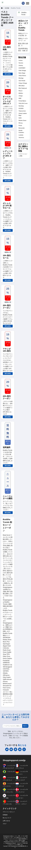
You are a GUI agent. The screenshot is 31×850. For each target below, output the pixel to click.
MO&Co (21, 93)
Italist (20, 118)
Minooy (21, 123)
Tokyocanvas (22, 111)
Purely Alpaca (22, 101)
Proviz (20, 125)
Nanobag (21, 106)
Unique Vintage (23, 83)
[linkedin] (15, 749)
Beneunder (22, 128)
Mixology (21, 78)
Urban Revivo (22, 75)
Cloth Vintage (22, 70)
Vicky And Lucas (23, 103)
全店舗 (7, 8)
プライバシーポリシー (9, 812)
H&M (20, 98)
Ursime (20, 60)
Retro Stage (22, 73)
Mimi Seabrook (23, 88)
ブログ (4, 823)
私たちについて (7, 817)
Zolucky (21, 65)
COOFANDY (22, 68)
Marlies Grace (22, 120)
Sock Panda (22, 80)
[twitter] (7, 749)
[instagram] (24, 749)
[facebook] (11, 749)
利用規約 (5, 814)
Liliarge (21, 95)
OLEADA (21, 108)
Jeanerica (21, 137)
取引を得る (8, 74)
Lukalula (21, 135)
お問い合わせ (6, 820)
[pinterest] (20, 749)
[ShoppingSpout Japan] (9, 3)
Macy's (20, 90)
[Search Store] (23, 3)
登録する (25, 726)
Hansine (21, 63)
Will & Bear (22, 85)
